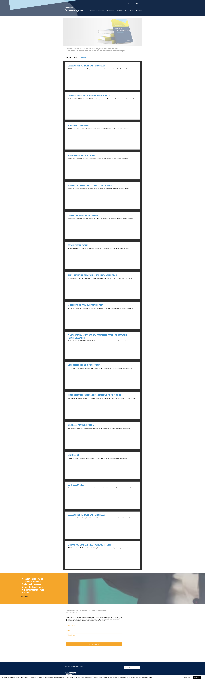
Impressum (133, 4)
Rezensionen (83, 57)
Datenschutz (139, 4)
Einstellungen (187, 677)
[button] (139, 10)
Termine (75, 57)
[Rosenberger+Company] (103, 43)
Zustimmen (197, 677)
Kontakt (128, 4)
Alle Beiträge (68, 57)
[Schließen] (203, 677)
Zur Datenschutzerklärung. (146, 677)
